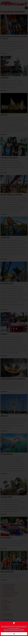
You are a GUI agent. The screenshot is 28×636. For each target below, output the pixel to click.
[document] (14, 318)
